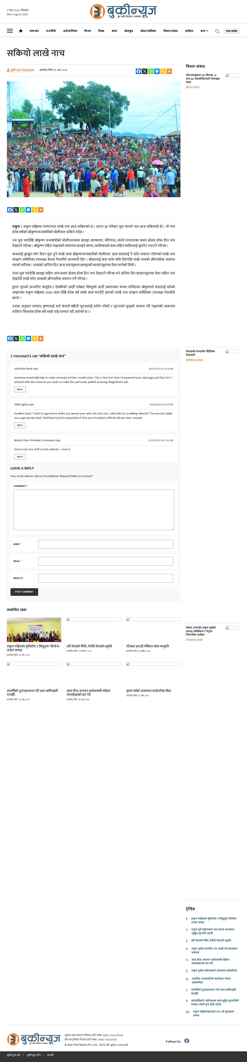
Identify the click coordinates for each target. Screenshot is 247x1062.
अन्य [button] (203, 31)
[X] (144, 71)
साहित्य (189, 31)
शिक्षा (101, 31)
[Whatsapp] (151, 71)
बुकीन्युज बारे (13, 1055)
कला (114, 31)
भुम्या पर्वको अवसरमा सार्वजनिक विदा (148, 691)
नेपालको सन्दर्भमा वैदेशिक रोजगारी (200, 353)
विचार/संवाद (170, 31)
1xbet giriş (21, 404)
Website (18, 578)
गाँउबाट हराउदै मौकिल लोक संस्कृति (147, 647)
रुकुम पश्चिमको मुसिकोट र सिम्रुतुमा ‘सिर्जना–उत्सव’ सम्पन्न (34, 648)
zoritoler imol (23, 368)
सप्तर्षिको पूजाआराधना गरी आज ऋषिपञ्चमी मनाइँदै (32, 693)
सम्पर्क (50, 1055)
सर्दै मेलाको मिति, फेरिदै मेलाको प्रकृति (89, 647)
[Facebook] (138, 71)
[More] (169, 71)
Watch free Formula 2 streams (34, 440)
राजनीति (51, 31)
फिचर (87, 31)
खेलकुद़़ (128, 31)
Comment (20, 486)
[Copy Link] (163, 71)
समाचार (34, 31)
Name (17, 544)
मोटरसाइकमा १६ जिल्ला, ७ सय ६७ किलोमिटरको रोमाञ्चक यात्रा (203, 79)
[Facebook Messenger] (157, 71)
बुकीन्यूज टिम (34, 1055)
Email (17, 561)
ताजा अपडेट (231, 31)
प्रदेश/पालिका (148, 31)
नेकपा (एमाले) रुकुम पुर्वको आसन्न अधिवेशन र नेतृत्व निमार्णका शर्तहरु (201, 631)
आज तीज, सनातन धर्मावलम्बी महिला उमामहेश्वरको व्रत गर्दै (88, 693)
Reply (20, 389)
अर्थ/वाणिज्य (70, 31)
